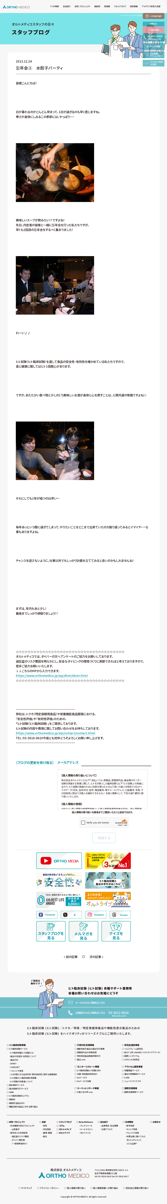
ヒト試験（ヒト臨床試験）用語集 (23, 1077)
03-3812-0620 (118, 1012)
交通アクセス (107, 1129)
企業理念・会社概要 (109, 1125)
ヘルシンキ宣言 (16, 1070)
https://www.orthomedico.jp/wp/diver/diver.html (52, 675)
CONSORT (15, 1067)
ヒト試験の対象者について (21, 1081)
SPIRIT (13, 1063)
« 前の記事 (70, 957)
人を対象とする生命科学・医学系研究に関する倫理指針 (33, 1074)
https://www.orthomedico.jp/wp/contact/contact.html (55, 733)
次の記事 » (96, 957)
